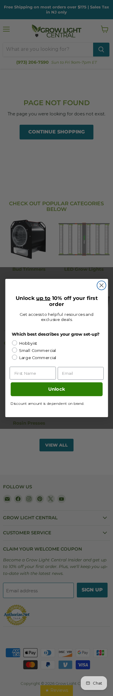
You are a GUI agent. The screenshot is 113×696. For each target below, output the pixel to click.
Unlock (56, 389)
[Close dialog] (101, 285)
